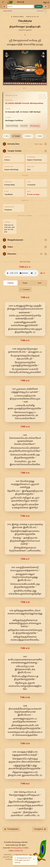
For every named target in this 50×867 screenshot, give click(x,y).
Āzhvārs (28, 136)
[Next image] (45, 67)
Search (38, 6)
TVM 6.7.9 (25, 648)
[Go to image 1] (24, 88)
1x (41, 273)
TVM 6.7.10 (25, 697)
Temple (17, 136)
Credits (26, 847)
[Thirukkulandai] (4, 6)
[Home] (10, 2)
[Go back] (3, 2)
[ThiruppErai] (45, 6)
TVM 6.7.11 (25, 743)
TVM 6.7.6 (25, 516)
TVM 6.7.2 (25, 340)
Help (11, 850)
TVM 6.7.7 (25, 559)
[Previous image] (5, 67)
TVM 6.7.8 (25, 602)
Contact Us (18, 850)
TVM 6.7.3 (25, 381)
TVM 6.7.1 (23, 267)
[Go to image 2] (25, 88)
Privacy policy (16, 847)
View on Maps (34, 194)
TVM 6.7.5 (25, 473)
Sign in (46, 2)
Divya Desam (7, 11)
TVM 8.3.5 (25, 784)
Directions (35, 126)
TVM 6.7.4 (25, 427)
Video (40, 136)
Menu (19, 2)
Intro (7, 136)
